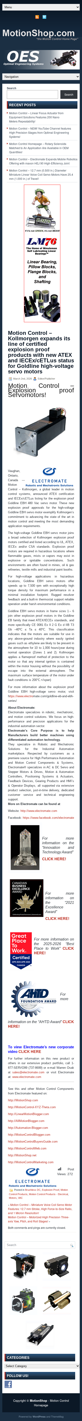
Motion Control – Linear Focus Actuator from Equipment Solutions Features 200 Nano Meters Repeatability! (36, 117)
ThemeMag (57, 1416)
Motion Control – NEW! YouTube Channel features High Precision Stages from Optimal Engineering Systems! (40, 132)
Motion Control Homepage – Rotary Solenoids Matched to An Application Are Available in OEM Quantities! (39, 148)
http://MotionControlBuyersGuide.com (33, 1141)
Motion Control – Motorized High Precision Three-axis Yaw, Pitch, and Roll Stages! (38, 1219)
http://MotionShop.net (22, 1155)
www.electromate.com (26, 1077)
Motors (13, 1197)
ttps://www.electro (21, 696)
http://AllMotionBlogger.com (26, 1121)
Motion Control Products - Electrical (48, 1194)
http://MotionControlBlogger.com (29, 1134)
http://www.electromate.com (38, 811)
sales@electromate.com (28, 1072)
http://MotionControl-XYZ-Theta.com (32, 1107)
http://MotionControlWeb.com (27, 1148)
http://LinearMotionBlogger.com (28, 1114)
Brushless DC (33, 1189)
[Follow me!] (44, 18)
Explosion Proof (50, 1189)
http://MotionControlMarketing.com (31, 1162)
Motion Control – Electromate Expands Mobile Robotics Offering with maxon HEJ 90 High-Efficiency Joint (43, 161)
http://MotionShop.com (23, 1100)
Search (11, 88)
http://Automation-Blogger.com (28, 1128)
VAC (20, 1197)
